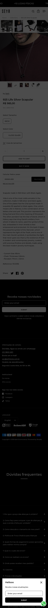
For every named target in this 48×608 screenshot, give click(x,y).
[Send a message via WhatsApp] (43, 603)
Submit (24, 600)
